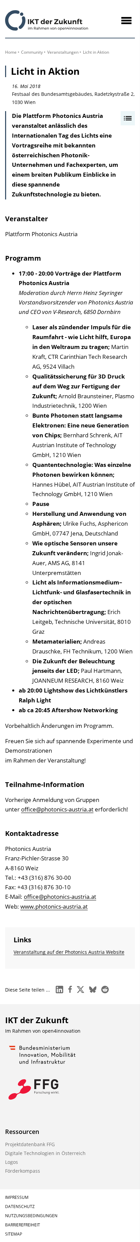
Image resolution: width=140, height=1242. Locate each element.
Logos (11, 1162)
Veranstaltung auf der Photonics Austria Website (69, 952)
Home (11, 52)
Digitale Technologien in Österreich (45, 1153)
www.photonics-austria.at (54, 906)
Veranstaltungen (62, 52)
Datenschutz (20, 1206)
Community (32, 52)
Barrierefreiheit (22, 1225)
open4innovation (61, 1031)
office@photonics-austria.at (57, 809)
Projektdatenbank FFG (30, 1144)
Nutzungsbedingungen (31, 1216)
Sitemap (13, 1234)
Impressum (17, 1197)
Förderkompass (22, 1171)
